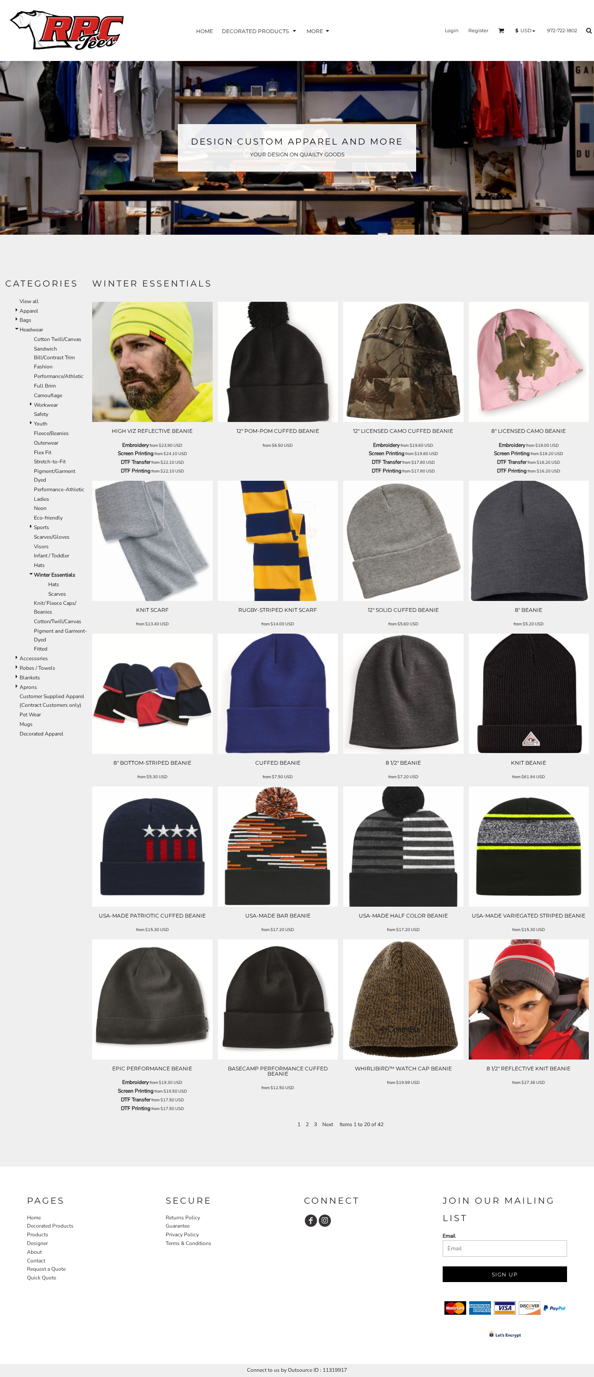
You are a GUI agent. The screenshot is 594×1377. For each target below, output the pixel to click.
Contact (36, 1260)
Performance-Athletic (59, 489)
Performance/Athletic (58, 376)
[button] (259, 30)
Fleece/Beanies (51, 433)
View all (29, 301)
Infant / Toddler (51, 555)
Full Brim (45, 385)
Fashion (43, 366)
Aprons (28, 687)
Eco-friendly (48, 517)
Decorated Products (50, 1225)
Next (327, 1124)
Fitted (40, 648)
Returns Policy (183, 1217)
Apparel (29, 310)
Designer (37, 1243)
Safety (41, 414)
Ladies (41, 499)
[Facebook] (311, 1221)
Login (451, 30)
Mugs (26, 724)
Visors (41, 546)
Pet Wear (30, 714)
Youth (40, 423)
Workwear (46, 405)
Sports (41, 527)
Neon (40, 508)
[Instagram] (325, 1221)
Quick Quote (41, 1277)
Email (449, 1235)
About (34, 1252)
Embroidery (135, 445)
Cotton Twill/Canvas (57, 339)
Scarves (57, 594)
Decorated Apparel (41, 733)
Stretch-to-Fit (50, 461)
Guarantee (178, 1225)
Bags (25, 320)
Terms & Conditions (188, 1243)
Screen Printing (136, 453)
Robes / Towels (37, 668)
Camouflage (48, 395)
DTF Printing (135, 470)
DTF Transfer (135, 462)
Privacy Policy (182, 1234)
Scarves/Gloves (52, 536)
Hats (39, 565)
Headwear (31, 329)
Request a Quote (46, 1269)
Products (37, 1234)
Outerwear (46, 442)
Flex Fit (42, 452)
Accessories (34, 658)
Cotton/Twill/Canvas (57, 621)
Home (34, 1217)
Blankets (30, 677)
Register (478, 30)
